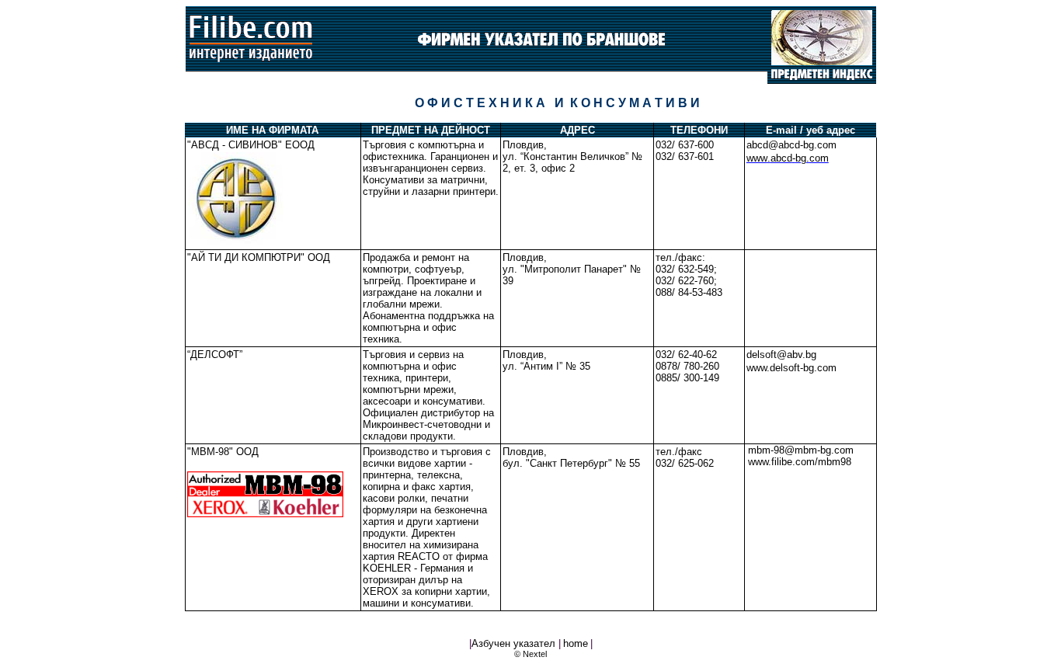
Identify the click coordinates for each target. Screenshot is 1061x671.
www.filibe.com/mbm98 (799, 462)
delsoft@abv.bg (781, 354)
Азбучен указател (514, 643)
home (575, 643)
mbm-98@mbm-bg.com (801, 450)
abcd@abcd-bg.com (791, 145)
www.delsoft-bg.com (791, 368)
